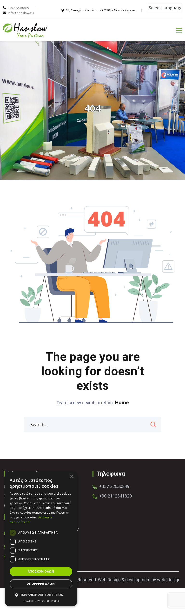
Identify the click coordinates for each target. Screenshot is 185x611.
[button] (41, 595)
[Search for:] (92, 424)
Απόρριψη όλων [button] (41, 584)
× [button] (71, 477)
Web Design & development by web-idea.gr (138, 579)
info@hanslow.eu (21, 13)
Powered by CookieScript (41, 601)
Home (122, 402)
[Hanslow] (25, 30)
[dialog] (41, 539)
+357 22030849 (18, 8)
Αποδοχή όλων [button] (41, 571)
